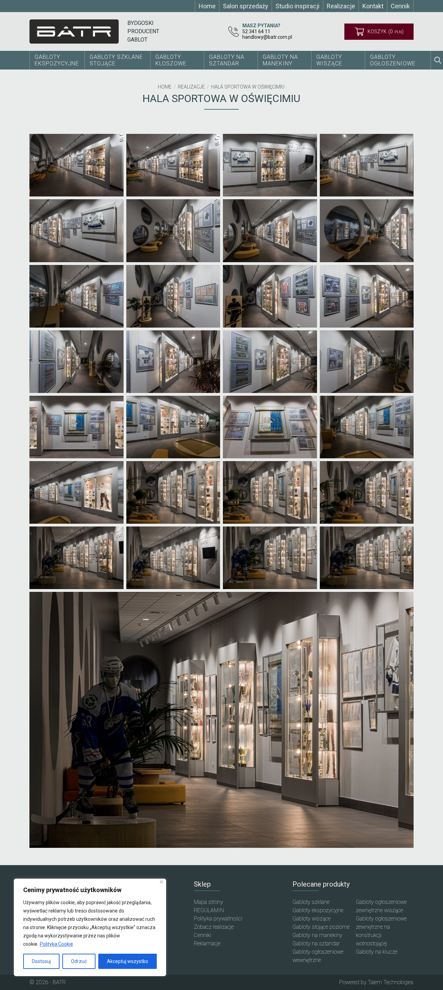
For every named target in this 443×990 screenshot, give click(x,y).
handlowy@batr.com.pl (267, 37)
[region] (90, 927)
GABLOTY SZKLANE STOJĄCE (116, 60)
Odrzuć (79, 961)
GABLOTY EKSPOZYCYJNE (57, 60)
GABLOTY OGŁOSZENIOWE (393, 60)
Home (165, 87)
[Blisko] (161, 881)
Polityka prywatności (218, 918)
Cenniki (202, 935)
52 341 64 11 (256, 31)
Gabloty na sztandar (316, 943)
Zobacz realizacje (214, 927)
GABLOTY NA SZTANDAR (226, 60)
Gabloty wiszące (329, 60)
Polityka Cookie (56, 944)
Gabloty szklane (310, 902)
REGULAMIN (209, 910)
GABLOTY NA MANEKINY (280, 60)
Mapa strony (208, 902)
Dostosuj (41, 961)
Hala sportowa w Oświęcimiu (247, 87)
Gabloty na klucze (376, 951)
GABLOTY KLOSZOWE (171, 60)
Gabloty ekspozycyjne (317, 910)
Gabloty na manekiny (317, 935)
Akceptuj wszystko (127, 961)
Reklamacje (207, 943)
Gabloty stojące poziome (321, 927)
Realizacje (191, 87)
